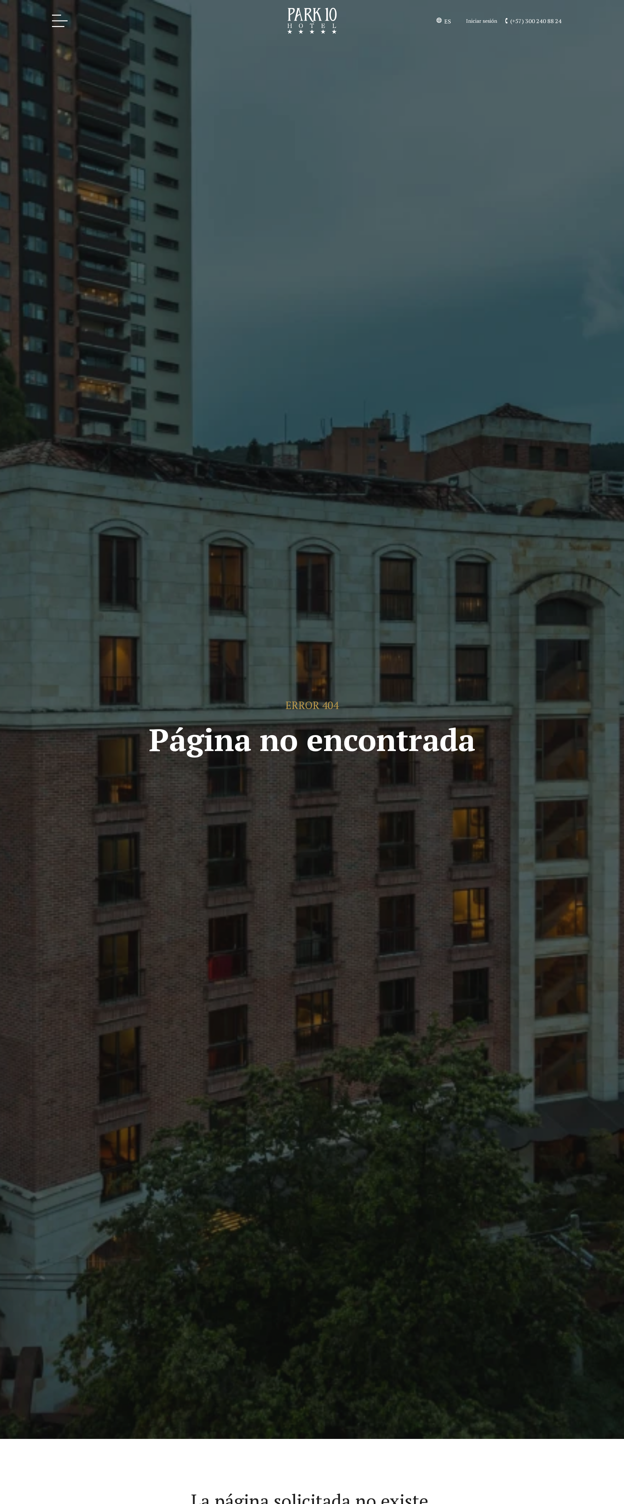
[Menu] (62, 21)
